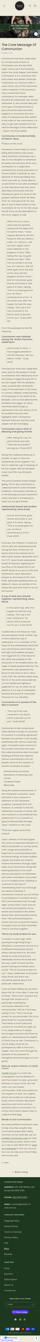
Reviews (8, 1254)
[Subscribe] (32, 1304)
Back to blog (21, 1172)
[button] (4, 6)
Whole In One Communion (22, 1333)
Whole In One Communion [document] (16, 1119)
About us (8, 1285)
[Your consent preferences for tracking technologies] (36, 1338)
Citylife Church (9, 1073)
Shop (6, 1268)
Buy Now (8, 1274)
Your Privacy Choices (12, 1337)
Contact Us (10, 1290)
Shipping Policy (11, 1220)
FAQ (6, 1243)
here (19, 1114)
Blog (6, 1248)
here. (25, 423)
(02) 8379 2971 (19, 1197)
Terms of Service (12, 1232)
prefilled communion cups (15, 1138)
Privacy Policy (11, 1237)
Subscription (10, 1279)
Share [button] (6, 1163)
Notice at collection (7, 1340)
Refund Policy (11, 1226)
